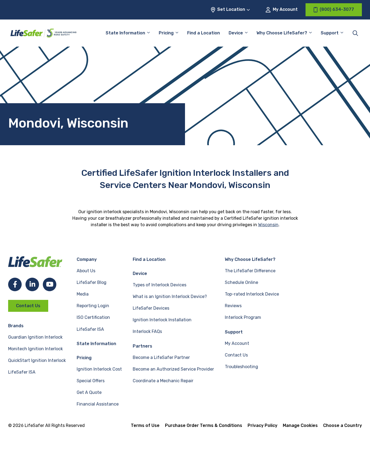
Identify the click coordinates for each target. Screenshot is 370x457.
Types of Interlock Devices (159, 284)
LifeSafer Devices (151, 308)
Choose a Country (342, 425)
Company (87, 259)
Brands (16, 325)
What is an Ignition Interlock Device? (170, 296)
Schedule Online (241, 282)
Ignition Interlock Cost (99, 369)
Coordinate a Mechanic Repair (163, 380)
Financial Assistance (98, 404)
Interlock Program (243, 317)
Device (236, 32)
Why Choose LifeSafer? (282, 32)
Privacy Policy (262, 425)
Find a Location (203, 32)
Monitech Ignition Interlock (35, 348)
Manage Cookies (300, 425)
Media (83, 294)
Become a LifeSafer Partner (161, 357)
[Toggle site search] (355, 33)
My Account (285, 9)
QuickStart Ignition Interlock (37, 360)
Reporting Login (93, 305)
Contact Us (28, 305)
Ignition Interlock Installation (162, 319)
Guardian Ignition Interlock (35, 337)
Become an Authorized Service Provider (173, 369)
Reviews (233, 305)
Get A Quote (89, 392)
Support (234, 332)
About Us (86, 270)
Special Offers (91, 380)
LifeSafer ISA (21, 372)
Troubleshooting (241, 366)
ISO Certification (93, 317)
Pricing (166, 32)
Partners (142, 346)
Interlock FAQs (147, 331)
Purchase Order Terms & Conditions (203, 425)
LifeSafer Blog (91, 282)
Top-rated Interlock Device (252, 294)
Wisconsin (268, 224)
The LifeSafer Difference (250, 270)
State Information (125, 32)
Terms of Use (145, 425)
